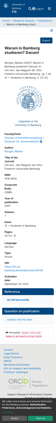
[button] (34, 9)
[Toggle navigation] (49, 9)
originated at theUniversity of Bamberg (28, 123)
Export (46, 40)
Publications (45, 20)
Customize (7, 412)
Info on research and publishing (22, 368)
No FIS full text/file (18, 299)
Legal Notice (11, 353)
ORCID (8, 360)
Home (5, 20)
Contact (8, 349)
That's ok (40, 418)
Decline (14, 418)
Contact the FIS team (19, 319)
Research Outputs (23, 20)
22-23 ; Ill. (10, 235)
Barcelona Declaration (17, 364)
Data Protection (13, 357)
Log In (40, 8)
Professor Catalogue (16, 372)
